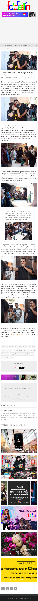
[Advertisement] (19, 31)
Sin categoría (31, 77)
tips (12, 357)
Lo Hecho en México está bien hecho (19, 389)
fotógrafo (30, 354)
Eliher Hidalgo (31, 346)
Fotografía (5, 354)
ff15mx (25, 77)
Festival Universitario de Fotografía (24, 350)
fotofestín (14, 450)
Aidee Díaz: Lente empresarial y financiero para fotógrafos (19, 398)
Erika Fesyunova (6, 77)
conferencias (12, 346)
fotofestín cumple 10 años (19, 525)
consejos (21, 346)
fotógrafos (5, 357)
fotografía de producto (17, 354)
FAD (3, 350)
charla (4, 346)
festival (9, 350)
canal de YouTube (17, 334)
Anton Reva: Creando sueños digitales (19, 474)
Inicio (2, 48)
